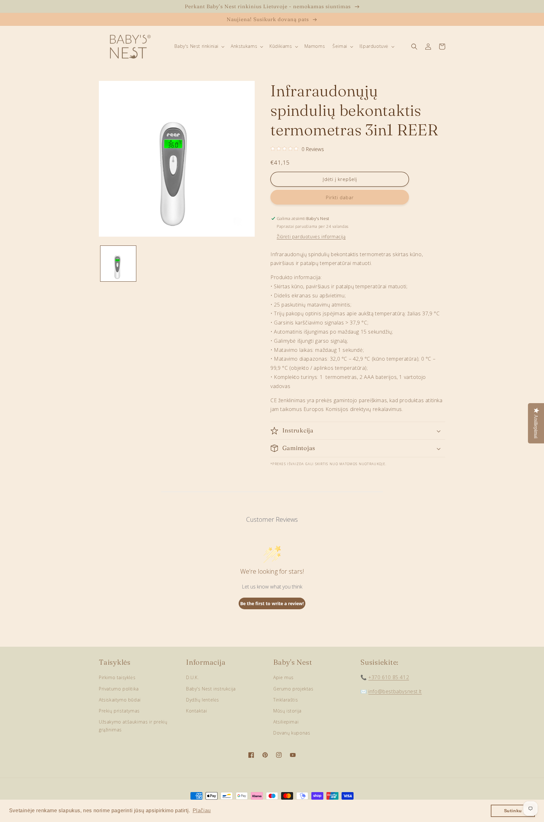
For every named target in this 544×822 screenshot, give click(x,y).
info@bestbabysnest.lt (395, 691)
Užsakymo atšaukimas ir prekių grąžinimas (133, 726)
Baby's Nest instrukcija (211, 689)
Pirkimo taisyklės (117, 677)
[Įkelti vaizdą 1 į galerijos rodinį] (118, 263)
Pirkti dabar (340, 197)
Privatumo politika (119, 689)
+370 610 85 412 (388, 677)
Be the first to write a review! (272, 603)
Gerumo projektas (293, 689)
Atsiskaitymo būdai (120, 700)
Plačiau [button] (202, 810)
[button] (199, 46)
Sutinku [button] (513, 810)
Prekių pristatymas (119, 711)
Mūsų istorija (287, 711)
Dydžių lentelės (202, 700)
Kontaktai (196, 711)
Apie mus (283, 677)
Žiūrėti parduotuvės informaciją (311, 236)
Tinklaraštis (285, 700)
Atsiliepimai (285, 722)
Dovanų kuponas (291, 733)
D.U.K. (192, 677)
